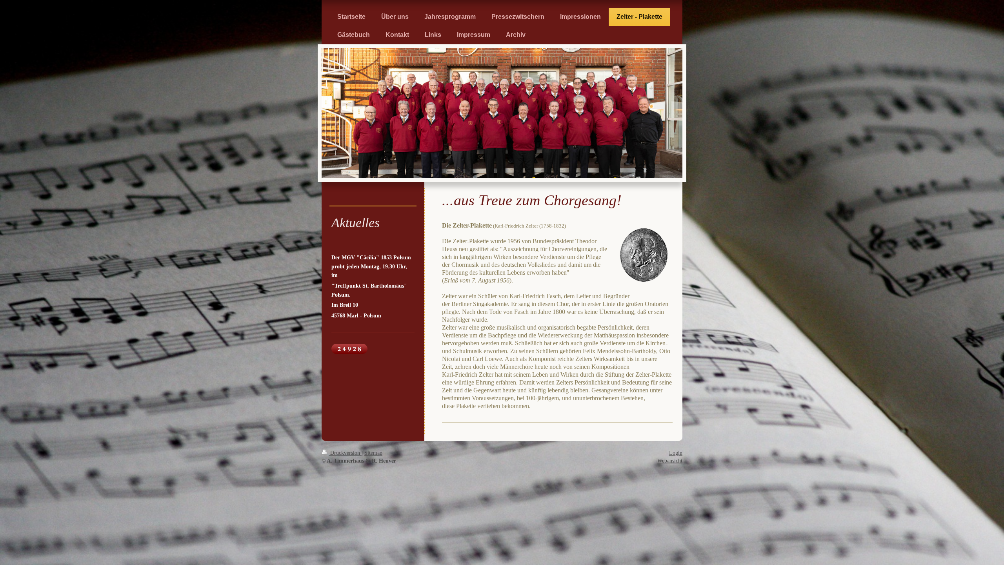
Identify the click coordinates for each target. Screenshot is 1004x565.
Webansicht (669, 460)
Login (675, 453)
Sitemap (373, 453)
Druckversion (345, 453)
